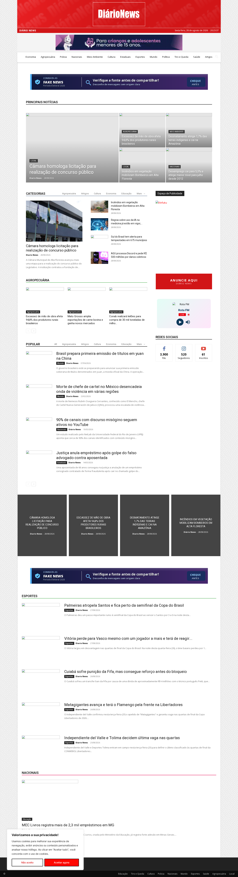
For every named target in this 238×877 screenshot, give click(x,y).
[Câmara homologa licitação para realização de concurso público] (72, 153)
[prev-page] (28, 331)
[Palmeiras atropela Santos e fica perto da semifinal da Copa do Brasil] (41, 616)
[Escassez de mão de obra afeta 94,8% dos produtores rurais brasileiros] (142, 130)
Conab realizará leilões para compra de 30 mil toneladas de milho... (127, 320)
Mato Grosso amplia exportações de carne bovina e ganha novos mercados (85, 320)
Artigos (208, 56)
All (55, 344)
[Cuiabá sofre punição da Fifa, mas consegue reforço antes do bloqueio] (41, 682)
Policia (63, 56)
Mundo (153, 56)
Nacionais (77, 56)
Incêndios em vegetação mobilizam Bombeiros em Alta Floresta (127, 206)
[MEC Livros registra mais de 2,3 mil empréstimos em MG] (119, 800)
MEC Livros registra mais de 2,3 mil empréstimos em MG (68, 825)
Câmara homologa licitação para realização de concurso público (52, 248)
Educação (126, 193)
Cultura (111, 56)
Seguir (184, 346)
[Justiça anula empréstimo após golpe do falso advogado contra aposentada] (39, 464)
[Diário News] (119, 14)
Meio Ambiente (95, 56)
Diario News (35, 178)
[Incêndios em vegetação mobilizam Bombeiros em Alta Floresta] (142, 165)
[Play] (179, 322)
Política (166, 56)
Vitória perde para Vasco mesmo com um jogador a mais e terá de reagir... (128, 638)
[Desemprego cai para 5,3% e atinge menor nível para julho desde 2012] (189, 165)
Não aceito (27, 862)
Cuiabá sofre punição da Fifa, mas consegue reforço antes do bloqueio (125, 671)
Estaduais (125, 56)
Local (34, 161)
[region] (45, 849)
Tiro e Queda (181, 56)
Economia (31, 56)
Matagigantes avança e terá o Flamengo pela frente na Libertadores (123, 705)
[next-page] (34, 331)
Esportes (140, 56)
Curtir (164, 346)
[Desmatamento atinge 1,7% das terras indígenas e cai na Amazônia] (189, 130)
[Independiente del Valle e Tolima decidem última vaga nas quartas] (41, 748)
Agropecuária (48, 56)
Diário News (27, 30)
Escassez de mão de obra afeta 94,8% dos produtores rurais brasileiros (44, 320)
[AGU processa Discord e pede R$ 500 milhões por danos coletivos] (99, 258)
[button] (216, 57)
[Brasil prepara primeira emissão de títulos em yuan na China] (39, 364)
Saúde (196, 56)
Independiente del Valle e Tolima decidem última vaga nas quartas (122, 738)
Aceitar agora (61, 862)
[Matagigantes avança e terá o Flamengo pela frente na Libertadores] (41, 715)
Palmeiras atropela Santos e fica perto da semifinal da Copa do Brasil (124, 605)
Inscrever (203, 346)
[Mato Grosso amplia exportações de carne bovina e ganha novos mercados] (87, 300)
